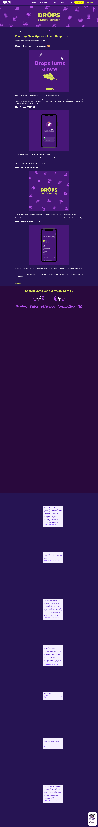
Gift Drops (54, 2)
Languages (33, 2)
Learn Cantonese (34, 22)
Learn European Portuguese (36, 18)
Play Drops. (18, 283)
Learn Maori (33, 9)
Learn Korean (33, 11)
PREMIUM (79, 2)
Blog (62, 2)
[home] (7, 2)
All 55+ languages (34, 24)
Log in (70, 2)
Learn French (33, 7)
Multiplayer (43, 2)
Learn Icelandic (33, 20)
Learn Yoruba (33, 12)
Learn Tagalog (33, 14)
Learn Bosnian (33, 16)
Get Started (90, 2)
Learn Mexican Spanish (35, 5)
